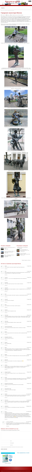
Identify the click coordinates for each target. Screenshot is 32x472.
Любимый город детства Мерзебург (22, 247)
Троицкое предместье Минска (26, 260)
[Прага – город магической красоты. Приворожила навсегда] (2, 256)
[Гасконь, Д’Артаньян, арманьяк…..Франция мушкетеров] (18, 254)
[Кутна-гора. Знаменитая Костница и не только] (2, 248)
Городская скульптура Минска (11, 13)
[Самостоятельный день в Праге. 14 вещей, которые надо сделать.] (2, 252)
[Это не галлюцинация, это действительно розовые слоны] (18, 250)
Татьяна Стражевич (9, 421)
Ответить (6, 268)
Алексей (11, 428)
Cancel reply (16, 428)
